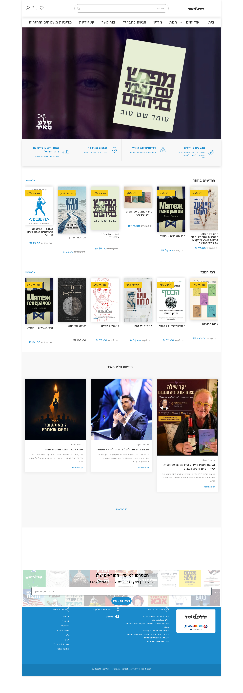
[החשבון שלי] (28, 8)
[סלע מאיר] (196, 7)
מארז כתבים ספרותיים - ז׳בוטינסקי (139, 213)
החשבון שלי (64, 625)
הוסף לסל (204, 248)
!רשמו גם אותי (121, 601)
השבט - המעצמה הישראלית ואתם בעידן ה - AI (40, 232)
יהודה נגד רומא (77, 326)
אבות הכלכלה (210, 324)
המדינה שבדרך (77, 237)
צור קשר (65, 621)
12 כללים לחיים (110, 326)
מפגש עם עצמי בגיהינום (110, 235)
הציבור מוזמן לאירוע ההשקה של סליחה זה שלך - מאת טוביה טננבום (189, 466)
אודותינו (65, 616)
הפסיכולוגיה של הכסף (172, 326)
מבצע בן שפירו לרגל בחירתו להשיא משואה (123, 449)
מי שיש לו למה (143, 326)
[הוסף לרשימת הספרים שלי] (195, 190)
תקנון (67, 639)
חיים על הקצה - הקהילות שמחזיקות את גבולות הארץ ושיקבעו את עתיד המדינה (204, 238)
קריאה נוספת (209, 486)
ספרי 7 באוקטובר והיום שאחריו (64, 449)
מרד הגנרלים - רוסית (172, 236)
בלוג (67, 635)
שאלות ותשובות (63, 630)
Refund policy (63, 649)
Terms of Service (61, 644)
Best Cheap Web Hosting (106, 669)
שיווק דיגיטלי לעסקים (121, 671)
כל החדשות (121, 509)
